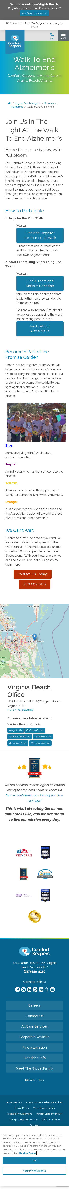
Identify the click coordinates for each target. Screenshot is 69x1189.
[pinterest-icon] (35, 989)
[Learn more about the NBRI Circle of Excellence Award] (34, 922)
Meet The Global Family (34, 1068)
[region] (34, 1156)
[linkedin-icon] (29, 989)
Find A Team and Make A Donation (40, 283)
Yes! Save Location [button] (33, 13)
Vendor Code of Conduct (49, 1113)
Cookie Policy (22, 1108)
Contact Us (34, 1016)
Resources (50, 103)
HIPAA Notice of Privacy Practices (44, 1102)
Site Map (34, 1125)
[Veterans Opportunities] (23, 857)
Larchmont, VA (43, 736)
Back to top (36, 1080)
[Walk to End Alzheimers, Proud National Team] (23, 896)
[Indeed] (47, 990)
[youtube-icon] (41, 989)
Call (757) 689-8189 (20, 710)
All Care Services (34, 1026)
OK (34, 1160)
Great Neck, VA (17, 743)
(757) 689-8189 (35, 584)
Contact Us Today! (32, 574)
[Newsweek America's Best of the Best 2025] (23, 879)
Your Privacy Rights (44, 1108)
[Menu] (63, 36)
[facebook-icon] (17, 989)
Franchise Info (34, 1058)
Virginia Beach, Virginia (27, 103)
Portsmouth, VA (34, 730)
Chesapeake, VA (40, 743)
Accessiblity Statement (19, 1113)
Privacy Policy (14, 1102)
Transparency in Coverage (23, 1119)
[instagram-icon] (23, 989)
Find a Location (34, 1047)
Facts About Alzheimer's (40, 328)
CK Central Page (51, 1119)
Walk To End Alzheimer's (40, 106)
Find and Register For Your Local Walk (40, 235)
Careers (34, 1005)
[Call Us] (52, 37)
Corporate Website (35, 1037)
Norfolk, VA (15, 730)
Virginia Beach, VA (19, 736)
